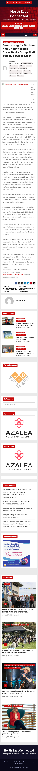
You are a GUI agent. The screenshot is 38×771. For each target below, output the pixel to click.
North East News (21, 321)
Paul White (18, 696)
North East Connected (19, 750)
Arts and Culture (9, 665)
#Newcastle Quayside (16, 73)
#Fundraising (13, 68)
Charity (12, 42)
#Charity (22, 66)
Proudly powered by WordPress (13, 762)
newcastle (18, 26)
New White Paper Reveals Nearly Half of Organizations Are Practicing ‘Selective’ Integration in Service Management (17, 523)
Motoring (25, 26)
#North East (27, 73)
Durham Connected (20, 665)
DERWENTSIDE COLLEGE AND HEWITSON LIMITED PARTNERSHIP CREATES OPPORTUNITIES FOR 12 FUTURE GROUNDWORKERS (17, 613)
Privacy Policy (24, 767)
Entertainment (15, 624)
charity (16, 28)
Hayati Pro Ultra (14, 767)
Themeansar (19, 763)
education (32, 26)
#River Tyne (20, 76)
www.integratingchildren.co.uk (12, 274)
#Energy (29, 66)
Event (21, 28)
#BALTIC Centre (27, 63)
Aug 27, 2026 (8, 615)
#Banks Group (14, 66)
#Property (12, 76)
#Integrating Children (16, 71)
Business (11, 26)
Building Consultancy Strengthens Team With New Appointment (24, 353)
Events (22, 624)
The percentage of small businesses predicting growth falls (24, 325)
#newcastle (27, 71)
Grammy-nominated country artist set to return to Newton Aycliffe (18, 692)
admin (13, 61)
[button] (30, 35)
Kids (27, 624)
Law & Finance (19, 42)
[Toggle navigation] (26, 35)
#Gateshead (23, 68)
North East (5, 26)
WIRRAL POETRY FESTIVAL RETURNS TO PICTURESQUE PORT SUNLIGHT (17, 652)
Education (7, 584)
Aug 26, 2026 (20, 327)
